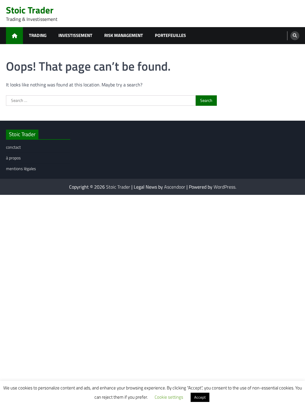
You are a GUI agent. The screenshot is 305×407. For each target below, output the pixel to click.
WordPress (224, 186)
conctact (13, 147)
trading (37, 35)
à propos (13, 158)
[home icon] (14, 35)
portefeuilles (170, 35)
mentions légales (21, 168)
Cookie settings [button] (169, 397)
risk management (123, 35)
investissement (75, 35)
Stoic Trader (30, 10)
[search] (294, 35)
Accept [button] (200, 397)
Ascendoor (174, 186)
